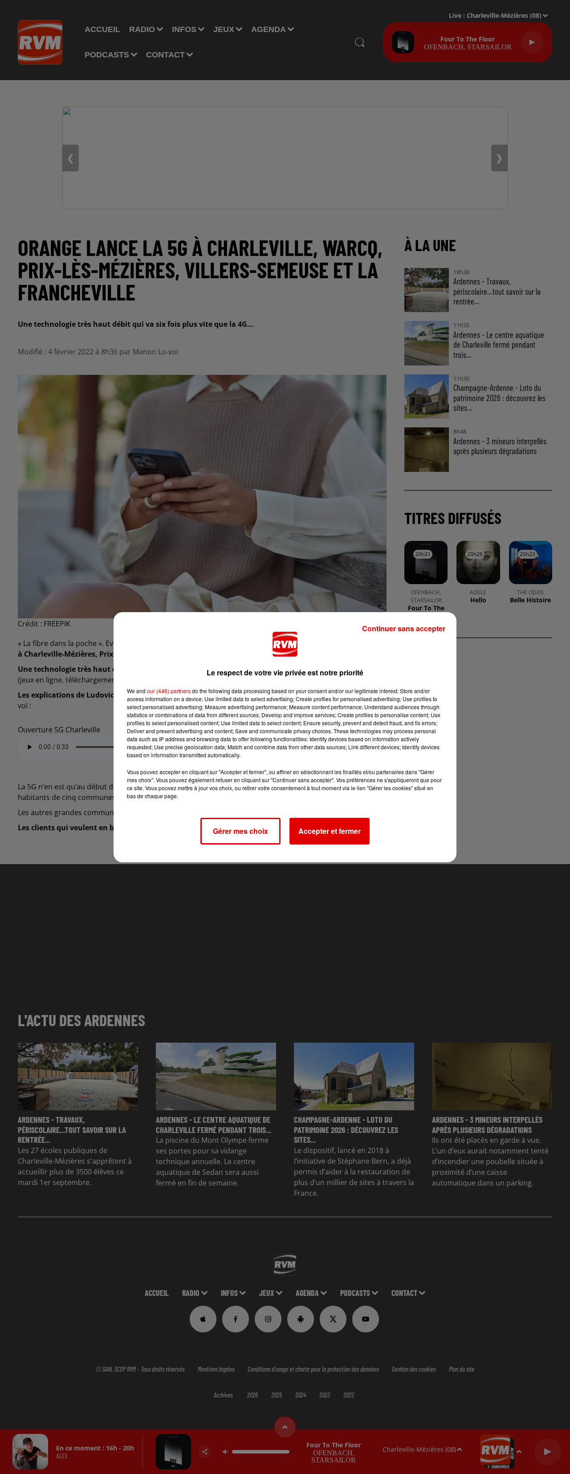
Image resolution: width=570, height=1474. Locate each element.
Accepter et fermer (329, 831)
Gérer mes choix (240, 831)
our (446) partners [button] (169, 690)
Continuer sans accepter (403, 628)
